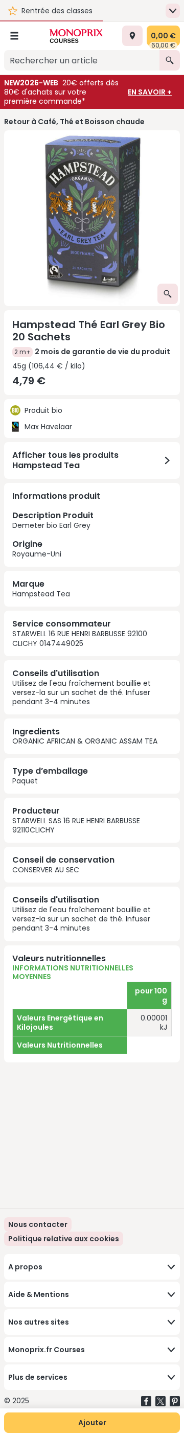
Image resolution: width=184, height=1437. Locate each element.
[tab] (92, 218)
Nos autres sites (38, 1322)
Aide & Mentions (38, 1294)
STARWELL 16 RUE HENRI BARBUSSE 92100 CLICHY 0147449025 (79, 638)
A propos (25, 1267)
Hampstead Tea (41, 593)
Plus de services (37, 1377)
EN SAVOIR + (150, 92)
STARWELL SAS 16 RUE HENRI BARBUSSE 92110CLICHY (76, 825)
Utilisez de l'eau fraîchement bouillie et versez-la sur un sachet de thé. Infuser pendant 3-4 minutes (81, 692)
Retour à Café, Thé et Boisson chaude (74, 121)
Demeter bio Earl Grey (53, 534)
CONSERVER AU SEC (45, 869)
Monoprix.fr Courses (46, 1350)
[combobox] (82, 60)
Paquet (25, 780)
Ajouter (92, 1423)
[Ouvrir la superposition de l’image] (167, 294)
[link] (63, 1239)
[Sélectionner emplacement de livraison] (132, 36)
